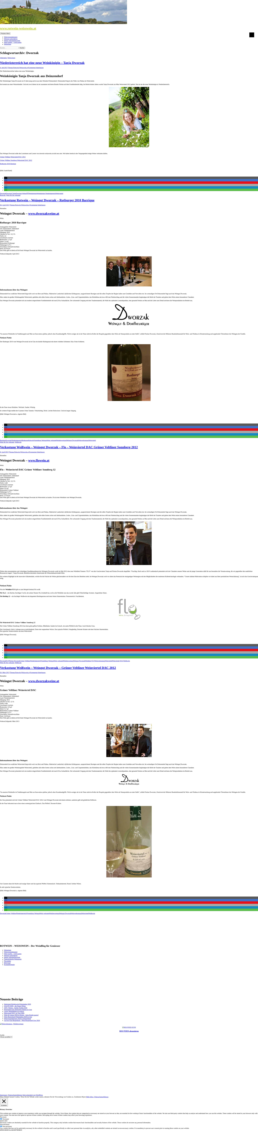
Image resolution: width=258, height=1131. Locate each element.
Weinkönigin (33, 193)
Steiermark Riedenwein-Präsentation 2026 (17, 1004)
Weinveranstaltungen (10, 37)
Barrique (3, 440)
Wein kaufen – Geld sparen (12, 42)
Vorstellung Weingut (40, 440)
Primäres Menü (5, 33)
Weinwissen (11, 58)
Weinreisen (7, 44)
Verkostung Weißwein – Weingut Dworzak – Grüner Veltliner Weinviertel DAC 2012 (58, 668)
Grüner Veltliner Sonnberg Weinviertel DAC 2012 (16, 160)
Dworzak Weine (21, 193)
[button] (5, 178)
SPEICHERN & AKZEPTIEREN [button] (11, 1130)
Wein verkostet (51, 440)
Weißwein (18, 442)
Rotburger (25, 440)
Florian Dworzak (14, 661)
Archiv (2, 1035)
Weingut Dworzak (72, 440)
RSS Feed (7, 963)
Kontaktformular (9, 964)
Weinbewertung (61, 440)
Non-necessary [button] (4, 1124)
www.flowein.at (38, 460)
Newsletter (7, 961)
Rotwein (2, 195)
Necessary (5, 1119)
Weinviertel (59, 193)
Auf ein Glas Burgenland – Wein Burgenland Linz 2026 (22, 1020)
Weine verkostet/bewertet (12, 41)
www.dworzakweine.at (43, 213)
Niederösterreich (16, 440)
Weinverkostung (83, 440)
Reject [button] (84, 1097)
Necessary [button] (3, 1117)
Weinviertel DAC (117, 661)
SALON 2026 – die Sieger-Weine (15, 1006)
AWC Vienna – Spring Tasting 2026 (15, 1008)
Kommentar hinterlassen (36, 68)
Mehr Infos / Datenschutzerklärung (97, 1097)
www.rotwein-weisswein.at (18, 28)
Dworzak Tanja (11, 193)
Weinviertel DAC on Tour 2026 (14, 1013)
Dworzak (3, 193)
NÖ (27, 193)
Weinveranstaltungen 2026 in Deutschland (17, 1019)
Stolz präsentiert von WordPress (32, 1095)
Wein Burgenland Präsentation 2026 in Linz (18, 1017)
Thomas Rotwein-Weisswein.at (18, 68)
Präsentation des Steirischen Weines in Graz (18, 1010)
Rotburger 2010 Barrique (8, 164)
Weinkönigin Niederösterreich (46, 193)
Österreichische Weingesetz (12, 959)
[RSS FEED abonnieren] (129, 1027)
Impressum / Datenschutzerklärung (11, 1095)
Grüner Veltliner (25, 661)
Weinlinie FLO (90, 661)
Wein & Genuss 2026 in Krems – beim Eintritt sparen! (21, 1015)
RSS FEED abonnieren (129, 1031)
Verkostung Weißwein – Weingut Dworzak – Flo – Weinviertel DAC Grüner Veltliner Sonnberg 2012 (69, 447)
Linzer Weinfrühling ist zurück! (14, 1011)
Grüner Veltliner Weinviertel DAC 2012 (12, 157)
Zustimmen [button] (77, 1097)
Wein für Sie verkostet (13, 195)
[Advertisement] (60, 928)
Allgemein (3, 58)
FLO (7, 661)
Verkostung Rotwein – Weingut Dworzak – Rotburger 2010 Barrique (47, 200)
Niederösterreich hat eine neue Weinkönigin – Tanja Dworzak (42, 63)
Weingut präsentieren (10, 39)
